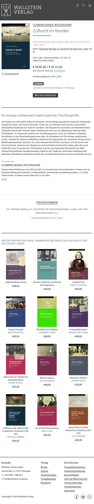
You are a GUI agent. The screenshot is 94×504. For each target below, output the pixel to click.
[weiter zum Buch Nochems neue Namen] (47, 311)
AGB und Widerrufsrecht (75, 479)
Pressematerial (11, 73)
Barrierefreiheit (71, 475)
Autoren (44, 471)
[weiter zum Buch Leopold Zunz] (78, 264)
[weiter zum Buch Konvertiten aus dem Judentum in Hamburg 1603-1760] (78, 409)
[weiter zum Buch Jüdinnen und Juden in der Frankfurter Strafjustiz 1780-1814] (15, 410)
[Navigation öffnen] (77, 5)
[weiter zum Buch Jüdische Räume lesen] (15, 264)
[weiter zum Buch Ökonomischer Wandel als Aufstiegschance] (15, 359)
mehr (4, 179)
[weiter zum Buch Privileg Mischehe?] (78, 311)
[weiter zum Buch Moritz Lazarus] (47, 359)
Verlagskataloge (48, 479)
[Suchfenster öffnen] (83, 5)
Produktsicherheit (72, 486)
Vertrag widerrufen (73, 482)
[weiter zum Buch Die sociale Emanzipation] (47, 410)
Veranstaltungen (48, 475)
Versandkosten (59, 71)
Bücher (44, 467)
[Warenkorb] (90, 5)
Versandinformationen (74, 467)
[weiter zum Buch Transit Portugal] (15, 311)
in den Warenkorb (46, 95)
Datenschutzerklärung (74, 471)
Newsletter (46, 482)
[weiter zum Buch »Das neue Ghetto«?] (78, 359)
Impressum (69, 490)
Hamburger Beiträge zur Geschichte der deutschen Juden (63, 49)
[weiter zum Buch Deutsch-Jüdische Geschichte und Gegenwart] (47, 264)
